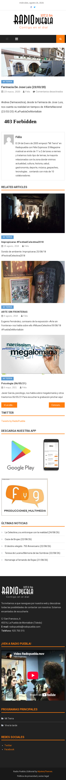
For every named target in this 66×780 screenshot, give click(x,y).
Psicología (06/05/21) (13, 383)
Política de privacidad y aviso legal (33, 776)
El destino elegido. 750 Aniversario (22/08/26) (28, 546)
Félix (27, 91)
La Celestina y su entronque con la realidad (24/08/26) (32, 532)
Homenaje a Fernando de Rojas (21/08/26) (26, 560)
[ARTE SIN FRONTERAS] (33, 282)
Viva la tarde (11, 725)
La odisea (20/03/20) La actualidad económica (11, 405)
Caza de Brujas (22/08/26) (18, 539)
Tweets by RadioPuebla (13, 421)
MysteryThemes (45, 771)
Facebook (9, 749)
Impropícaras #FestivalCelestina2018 (22, 242)
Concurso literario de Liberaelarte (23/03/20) (58, 405)
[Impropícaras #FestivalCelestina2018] (33, 213)
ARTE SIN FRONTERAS (14, 311)
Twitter (8, 745)
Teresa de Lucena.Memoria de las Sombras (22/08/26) (32, 553)
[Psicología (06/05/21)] (33, 354)
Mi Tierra (7, 82)
